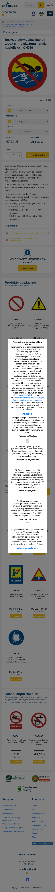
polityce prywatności (21, 395)
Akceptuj (27, 413)
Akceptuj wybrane (27, 548)
